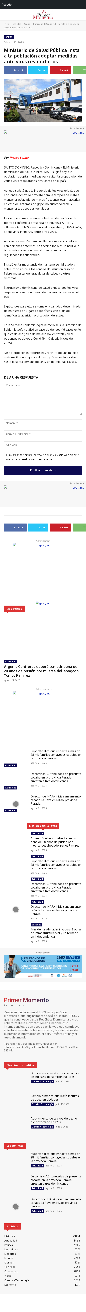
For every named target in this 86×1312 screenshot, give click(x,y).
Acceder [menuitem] (7, 4)
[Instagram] (12, 1055)
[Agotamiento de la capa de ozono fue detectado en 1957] (15, 1126)
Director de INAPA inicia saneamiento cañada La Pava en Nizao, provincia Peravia (56, 799)
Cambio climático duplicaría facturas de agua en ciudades (55, 1097)
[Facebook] (7, 1055)
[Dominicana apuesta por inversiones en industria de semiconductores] (15, 1080)
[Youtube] (23, 1055)
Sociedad (17, 24)
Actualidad (10, 661)
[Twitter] (18, 1055)
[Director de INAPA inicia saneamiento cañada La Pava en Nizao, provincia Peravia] (15, 804)
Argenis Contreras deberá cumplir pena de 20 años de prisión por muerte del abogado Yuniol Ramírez (41, 670)
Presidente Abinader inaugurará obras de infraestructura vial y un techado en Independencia (56, 932)
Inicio (6, 24)
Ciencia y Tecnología (42, 1081)
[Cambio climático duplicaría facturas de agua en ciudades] (15, 1103)
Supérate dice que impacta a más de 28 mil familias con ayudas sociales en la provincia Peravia (56, 754)
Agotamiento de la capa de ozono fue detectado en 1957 (54, 1120)
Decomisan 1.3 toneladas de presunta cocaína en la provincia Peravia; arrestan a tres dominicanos (56, 777)
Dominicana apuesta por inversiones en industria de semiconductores (55, 1075)
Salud (27, 24)
